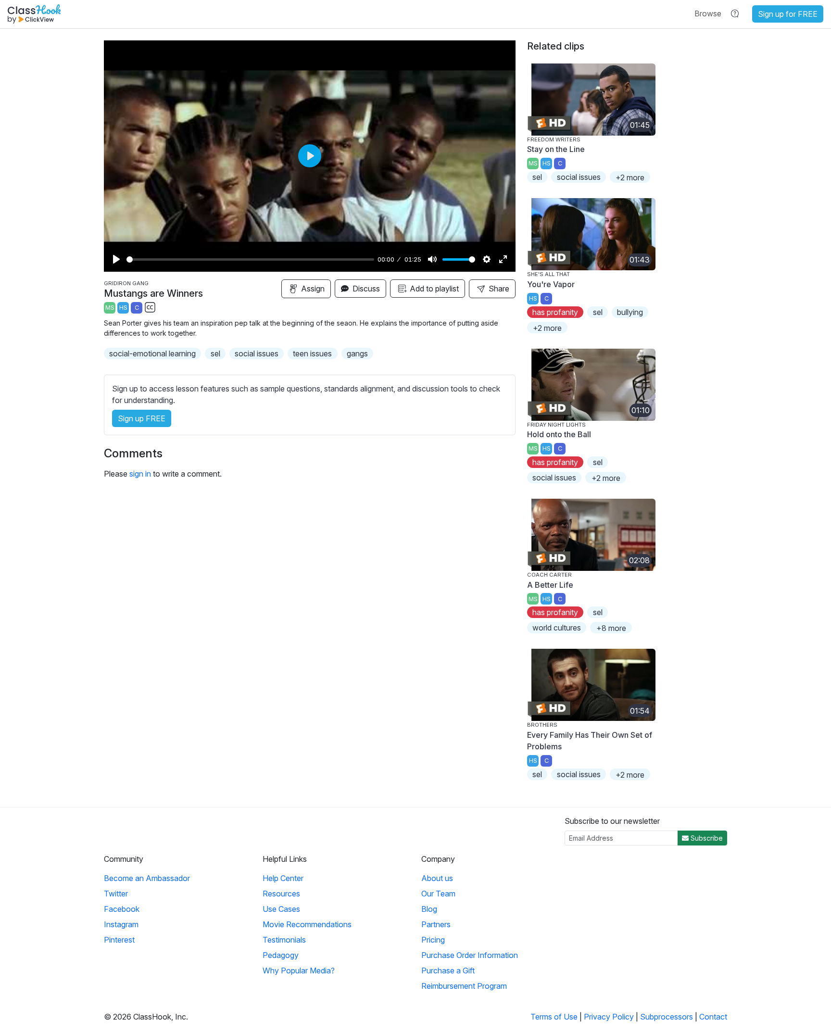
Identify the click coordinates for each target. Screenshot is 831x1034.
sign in (140, 474)
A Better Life (550, 585)
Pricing (433, 940)
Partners (436, 924)
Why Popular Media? (299, 970)
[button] (708, 13)
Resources (281, 893)
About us (437, 878)
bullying (630, 312)
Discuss (365, 288)
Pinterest (119, 940)
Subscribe (706, 838)
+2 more (630, 177)
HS (123, 307)
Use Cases (281, 909)
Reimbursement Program (464, 986)
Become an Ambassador (147, 878)
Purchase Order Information (469, 955)
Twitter (116, 893)
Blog (429, 909)
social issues (256, 353)
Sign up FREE (141, 418)
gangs (357, 353)
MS (109, 307)
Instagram (121, 924)
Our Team (438, 893)
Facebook (121, 909)
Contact (713, 1016)
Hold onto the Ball (559, 434)
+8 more (611, 628)
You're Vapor (551, 284)
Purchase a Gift (448, 970)
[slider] (250, 259)
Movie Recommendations (307, 924)
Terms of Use (554, 1016)
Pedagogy (281, 955)
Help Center (283, 878)
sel (215, 353)
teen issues (312, 353)
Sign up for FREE (788, 14)
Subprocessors (666, 1016)
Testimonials (284, 940)
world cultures (556, 627)
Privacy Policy (609, 1016)
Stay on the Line (556, 149)
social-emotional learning (152, 353)
